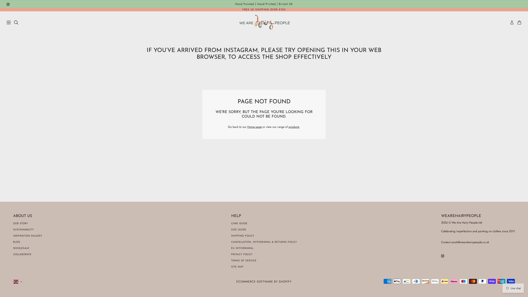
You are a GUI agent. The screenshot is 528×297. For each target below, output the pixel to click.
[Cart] (519, 22)
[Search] (16, 22)
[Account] (512, 22)
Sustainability (23, 229)
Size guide (238, 229)
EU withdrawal (242, 248)
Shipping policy (242, 236)
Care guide (239, 223)
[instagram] (8, 4)
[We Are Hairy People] (264, 22)
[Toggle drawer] (9, 22)
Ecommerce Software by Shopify (264, 281)
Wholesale (21, 248)
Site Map (237, 267)
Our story (20, 223)
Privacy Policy (242, 254)
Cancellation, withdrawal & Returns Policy (264, 242)
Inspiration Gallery (27, 236)
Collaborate (22, 254)
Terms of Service (244, 260)
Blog (16, 242)
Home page (254, 127)
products (294, 127)
